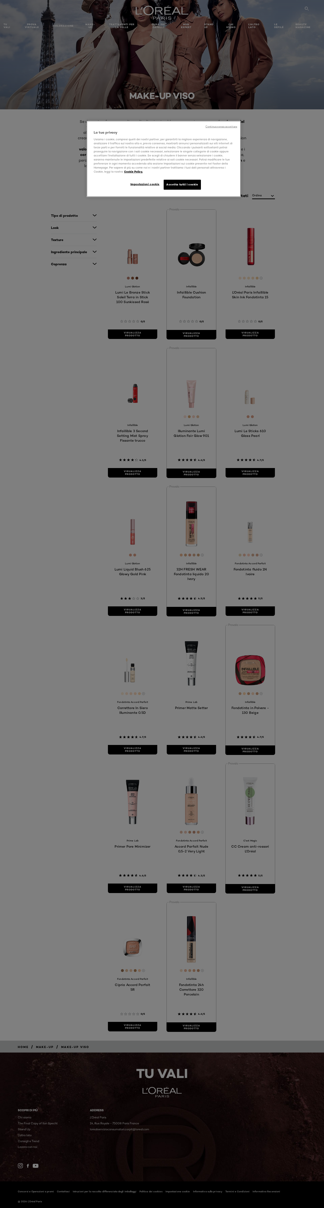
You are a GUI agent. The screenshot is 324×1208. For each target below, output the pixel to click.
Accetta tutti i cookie (182, 184)
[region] (164, 159)
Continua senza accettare (221, 126)
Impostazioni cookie (145, 184)
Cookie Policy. (133, 171)
